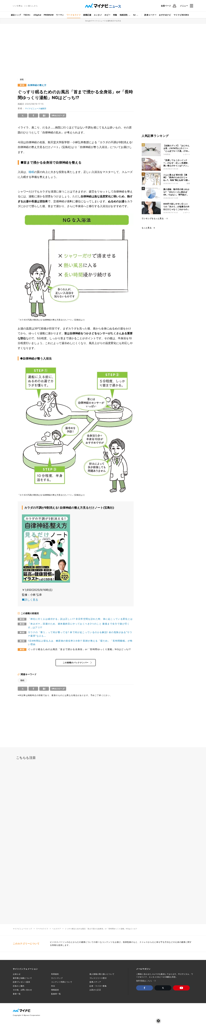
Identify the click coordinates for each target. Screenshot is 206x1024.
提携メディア (95, 982)
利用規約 (55, 974)
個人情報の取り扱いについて (101, 974)
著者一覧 (17, 994)
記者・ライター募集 (98, 986)
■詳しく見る (30, 599)
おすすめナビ (165, 15)
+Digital (37, 15)
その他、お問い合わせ (22, 990)
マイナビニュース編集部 (35, 108)
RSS (53, 986)
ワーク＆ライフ (74, 15)
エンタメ (98, 15)
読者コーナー (150, 15)
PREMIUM (48, 15)
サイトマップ (57, 978)
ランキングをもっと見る (153, 218)
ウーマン (60, 15)
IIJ (134, 15)
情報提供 (55, 990)
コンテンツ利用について (61, 982)
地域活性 (124, 15)
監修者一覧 (56, 994)
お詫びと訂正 (95, 990)
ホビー (107, 15)
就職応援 (87, 15)
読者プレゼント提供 (21, 982)
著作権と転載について (22, 978)
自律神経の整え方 (37, 85)
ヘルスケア (56, 929)
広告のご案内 (18, 986)
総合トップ (16, 15)
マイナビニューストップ (22, 929)
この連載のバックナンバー (76, 662)
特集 (115, 15)
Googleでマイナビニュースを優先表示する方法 (103, 21)
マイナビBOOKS (181, 15)
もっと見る (147, 228)
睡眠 (31, 172)
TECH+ (26, 15)
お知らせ (17, 974)
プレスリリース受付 (98, 978)
